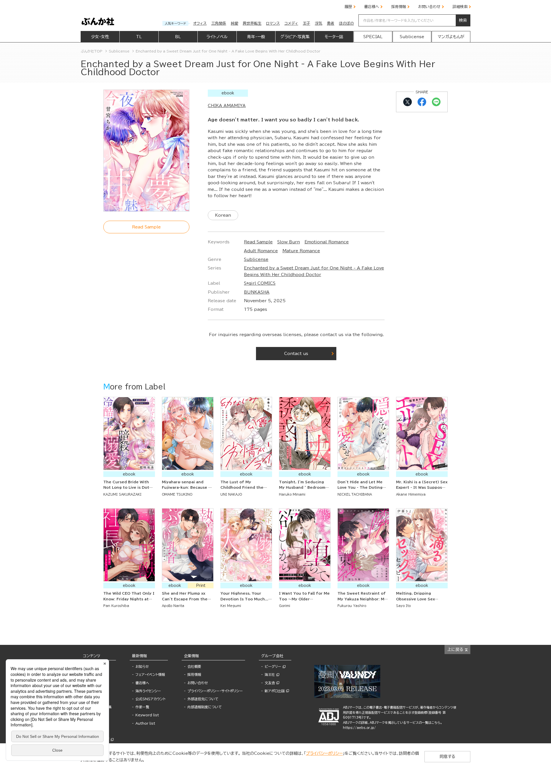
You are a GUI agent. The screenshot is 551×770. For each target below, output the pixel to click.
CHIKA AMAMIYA (227, 106)
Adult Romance (261, 251)
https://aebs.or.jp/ (359, 727)
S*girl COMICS (260, 283)
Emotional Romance (326, 242)
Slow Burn (288, 242)
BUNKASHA (256, 292)
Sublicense (256, 259)
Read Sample (258, 242)
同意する (447, 757)
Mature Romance (301, 251)
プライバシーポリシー (324, 753)
